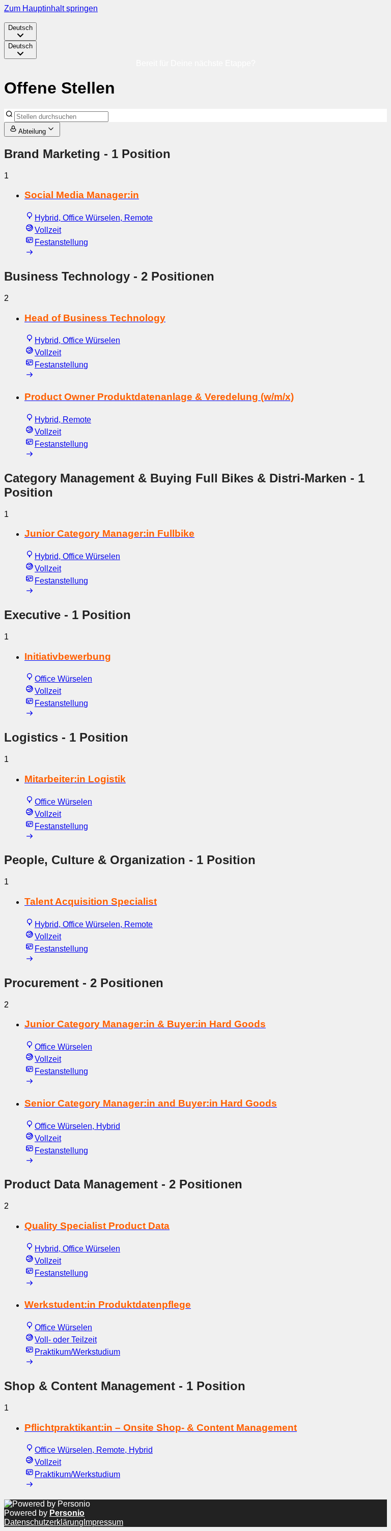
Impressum (103, 1522)
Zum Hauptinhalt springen (51, 8)
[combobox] (20, 31)
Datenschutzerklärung (43, 1522)
